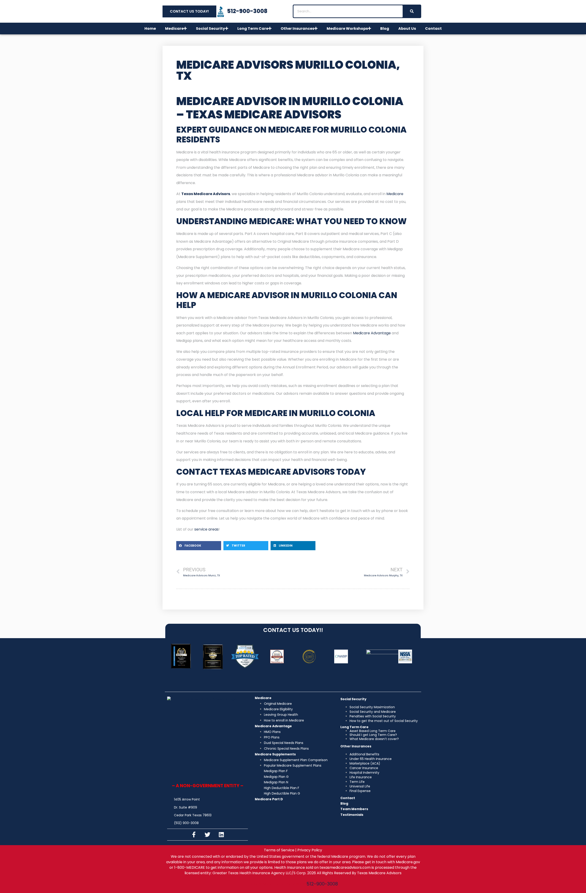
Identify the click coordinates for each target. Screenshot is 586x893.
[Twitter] (207, 834)
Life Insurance (361, 777)
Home (150, 28)
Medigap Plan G (276, 776)
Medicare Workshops (347, 28)
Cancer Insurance (364, 768)
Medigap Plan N (276, 782)
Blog (384, 28)
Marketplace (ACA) (365, 763)
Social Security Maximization (372, 707)
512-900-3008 (322, 884)
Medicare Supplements (275, 754)
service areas (206, 529)
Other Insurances (297, 28)
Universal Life (360, 786)
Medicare (174, 28)
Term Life (357, 781)
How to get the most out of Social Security (384, 721)
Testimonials (351, 814)
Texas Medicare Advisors (205, 193)
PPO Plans (271, 737)
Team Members (354, 809)
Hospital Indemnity (364, 772)
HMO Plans (272, 732)
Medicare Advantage (372, 333)
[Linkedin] (221, 834)
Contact (433, 28)
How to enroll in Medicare (284, 720)
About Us (407, 28)
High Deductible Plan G (282, 793)
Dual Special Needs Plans (283, 743)
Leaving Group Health (281, 714)
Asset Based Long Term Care (373, 731)
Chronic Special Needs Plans (286, 748)
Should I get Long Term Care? (373, 734)
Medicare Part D (269, 799)
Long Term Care (252, 28)
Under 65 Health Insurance (371, 759)
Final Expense (360, 791)
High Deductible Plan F (281, 788)
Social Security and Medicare (373, 711)
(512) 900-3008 (186, 823)
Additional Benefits (364, 754)
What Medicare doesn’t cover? (374, 739)
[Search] (412, 11)
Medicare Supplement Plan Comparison (296, 760)
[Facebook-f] (194, 834)
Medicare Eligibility (278, 709)
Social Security (210, 28)
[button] (198, 545)
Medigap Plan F (276, 771)
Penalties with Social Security (373, 716)
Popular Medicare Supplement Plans (292, 765)
